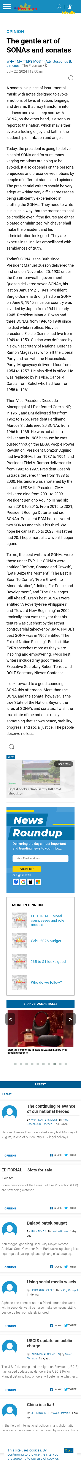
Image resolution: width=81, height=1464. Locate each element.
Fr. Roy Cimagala (69, 1290)
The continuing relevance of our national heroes (51, 1109)
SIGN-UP (26, 869)
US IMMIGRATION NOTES (45, 1354)
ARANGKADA (38, 1231)
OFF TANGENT (39, 1413)
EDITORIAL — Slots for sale (27, 1170)
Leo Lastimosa (60, 1231)
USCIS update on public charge (49, 1343)
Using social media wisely (51, 1281)
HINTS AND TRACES (42, 1290)
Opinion (15, 31)
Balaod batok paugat (47, 1223)
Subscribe (68, 12)
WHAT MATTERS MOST (24, 61)
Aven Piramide (61, 1413)
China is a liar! (40, 1404)
